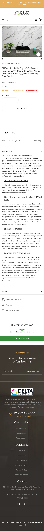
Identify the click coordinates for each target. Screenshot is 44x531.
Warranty (9, 305)
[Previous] (3, 59)
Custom (5, 291)
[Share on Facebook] (9, 141)
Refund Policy (21, 460)
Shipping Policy (21, 465)
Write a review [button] (22, 338)
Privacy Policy (21, 470)
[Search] (8, 20)
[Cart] (40, 20)
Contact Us (21, 455)
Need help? (37, 141)
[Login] (31, 20)
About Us (21, 451)
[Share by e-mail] (19, 141)
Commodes (21, 433)
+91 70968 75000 (24, 412)
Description (7, 151)
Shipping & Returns (14, 299)
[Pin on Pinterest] (12, 141)
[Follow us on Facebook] (19, 504)
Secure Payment (13, 310)
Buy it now (10, 133)
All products (21, 428)
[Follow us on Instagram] (24, 504)
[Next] (41, 59)
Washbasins (21, 438)
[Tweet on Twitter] (16, 141)
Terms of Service (21, 475)
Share (4, 141)
